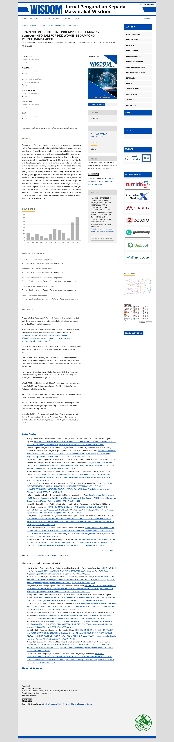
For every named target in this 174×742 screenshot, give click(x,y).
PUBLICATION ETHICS (133, 56)
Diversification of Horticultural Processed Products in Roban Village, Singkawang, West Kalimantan (75, 615)
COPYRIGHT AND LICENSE (135, 72)
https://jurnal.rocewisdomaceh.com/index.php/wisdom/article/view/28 (102, 231)
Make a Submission (133, 333)
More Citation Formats (102, 238)
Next (112, 551)
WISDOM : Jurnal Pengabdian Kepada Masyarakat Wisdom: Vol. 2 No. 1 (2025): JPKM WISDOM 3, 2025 (65, 445)
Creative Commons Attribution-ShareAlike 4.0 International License (101, 181)
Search (147, 18)
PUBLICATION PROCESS (134, 62)
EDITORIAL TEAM (132, 40)
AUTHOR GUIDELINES (133, 89)
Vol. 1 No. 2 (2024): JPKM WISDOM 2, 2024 (54, 26)
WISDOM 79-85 (97, 104)
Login (76, 18)
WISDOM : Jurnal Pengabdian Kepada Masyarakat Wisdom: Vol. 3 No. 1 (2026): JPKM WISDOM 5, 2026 (65, 545)
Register (66, 18)
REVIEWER (130, 45)
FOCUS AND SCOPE (133, 34)
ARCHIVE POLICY (132, 94)
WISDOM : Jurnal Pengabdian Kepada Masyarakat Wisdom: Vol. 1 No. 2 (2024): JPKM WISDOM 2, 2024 (65, 618)
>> (41, 668)
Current (34, 18)
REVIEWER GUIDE (132, 51)
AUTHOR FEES (131, 100)
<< (23, 668)
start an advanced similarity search (44, 555)
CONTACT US (131, 105)
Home (24, 18)
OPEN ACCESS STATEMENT (135, 67)
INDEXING (129, 83)
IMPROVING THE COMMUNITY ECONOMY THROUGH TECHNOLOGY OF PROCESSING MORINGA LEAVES (74, 442)
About (56, 18)
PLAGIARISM (130, 78)
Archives (45, 18)
